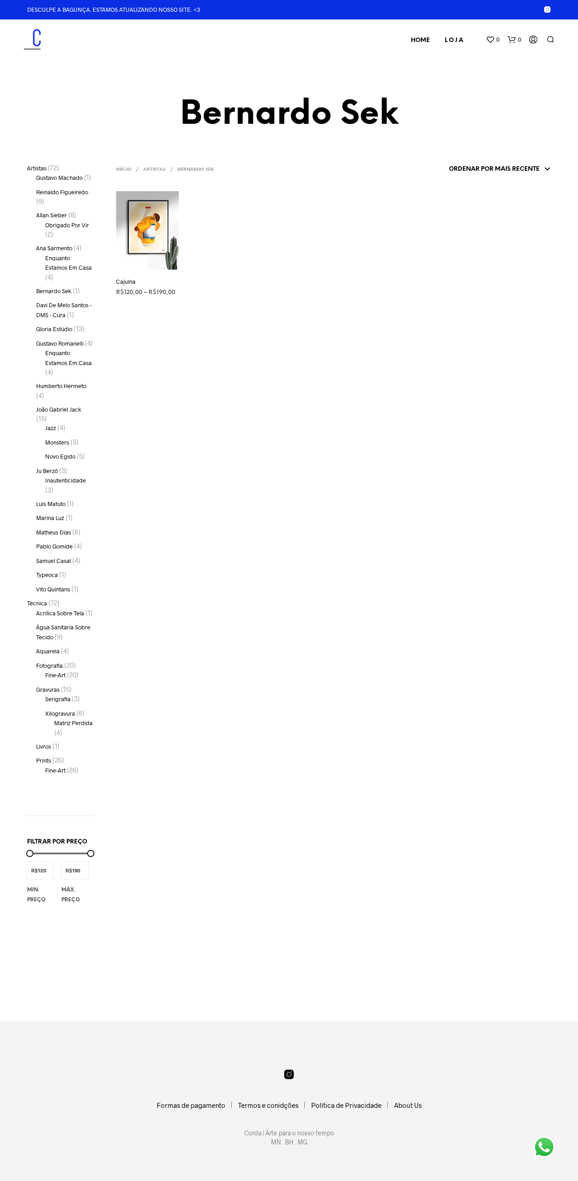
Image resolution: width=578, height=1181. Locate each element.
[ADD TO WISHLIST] (140, 274)
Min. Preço (36, 895)
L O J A (454, 40)
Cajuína (125, 281)
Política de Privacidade (346, 1105)
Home (420, 40)
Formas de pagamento (191, 1105)
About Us (408, 1105)
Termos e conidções (268, 1105)
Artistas (154, 169)
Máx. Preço (70, 895)
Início (123, 169)
